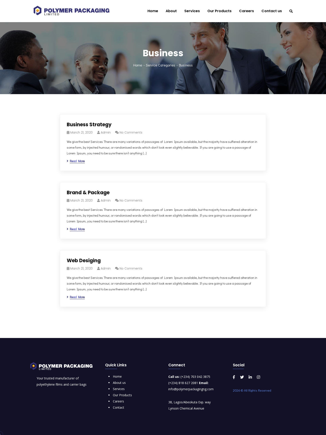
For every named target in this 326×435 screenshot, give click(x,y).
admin (106, 132)
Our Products (122, 395)
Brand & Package (88, 192)
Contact (118, 407)
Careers (118, 401)
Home (137, 65)
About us (119, 383)
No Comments (131, 132)
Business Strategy (89, 124)
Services (119, 389)
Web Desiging (84, 260)
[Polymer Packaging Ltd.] (73, 11)
